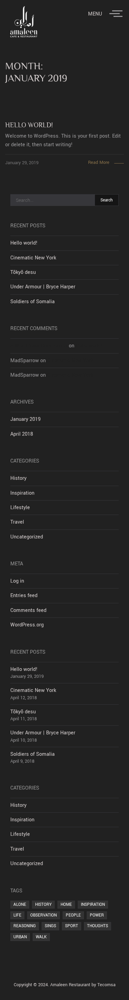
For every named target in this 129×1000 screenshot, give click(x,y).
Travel (17, 522)
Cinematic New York (33, 257)
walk (41, 937)
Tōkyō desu (23, 272)
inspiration (93, 904)
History (18, 478)
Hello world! (23, 243)
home (66, 904)
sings (50, 926)
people (73, 915)
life (17, 915)
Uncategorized (26, 537)
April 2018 (21, 434)
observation (43, 915)
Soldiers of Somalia (32, 301)
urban (20, 937)
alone (19, 904)
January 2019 (25, 419)
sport (71, 926)
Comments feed (28, 610)
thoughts (97, 926)
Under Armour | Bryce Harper (42, 286)
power (97, 915)
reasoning (24, 926)
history (43, 904)
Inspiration (22, 493)
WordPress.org (27, 624)
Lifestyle (20, 507)
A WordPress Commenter (38, 345)
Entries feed (23, 595)
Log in (17, 581)
